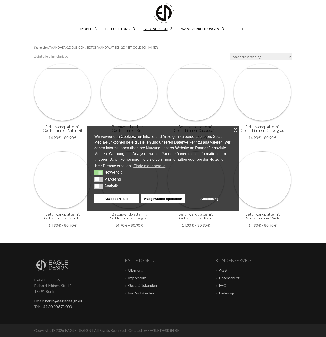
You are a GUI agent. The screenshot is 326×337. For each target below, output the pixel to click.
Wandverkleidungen (200, 29)
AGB (223, 270)
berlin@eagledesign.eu (63, 301)
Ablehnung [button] (209, 199)
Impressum (137, 277)
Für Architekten (141, 293)
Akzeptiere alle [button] (116, 199)
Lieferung (226, 293)
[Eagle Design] (51, 270)
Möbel (86, 29)
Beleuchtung (117, 29)
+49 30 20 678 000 (56, 306)
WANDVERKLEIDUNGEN (67, 47)
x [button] (235, 129)
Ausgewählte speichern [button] (163, 199)
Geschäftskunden (142, 285)
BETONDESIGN (156, 29)
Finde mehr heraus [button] (149, 166)
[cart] (233, 28)
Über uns (135, 270)
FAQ (222, 285)
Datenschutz (229, 277)
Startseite (41, 47)
